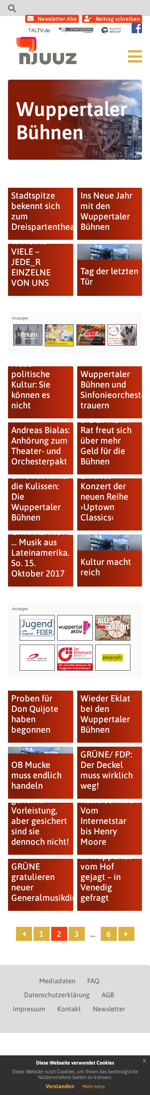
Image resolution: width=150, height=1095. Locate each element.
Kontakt (69, 1009)
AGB (108, 995)
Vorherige (24, 934)
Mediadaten (57, 981)
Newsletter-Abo (57, 19)
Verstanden (60, 1086)
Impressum (29, 1009)
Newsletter (109, 1009)
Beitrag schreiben (118, 19)
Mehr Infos (93, 1086)
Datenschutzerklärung (57, 995)
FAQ (93, 981)
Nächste (126, 934)
